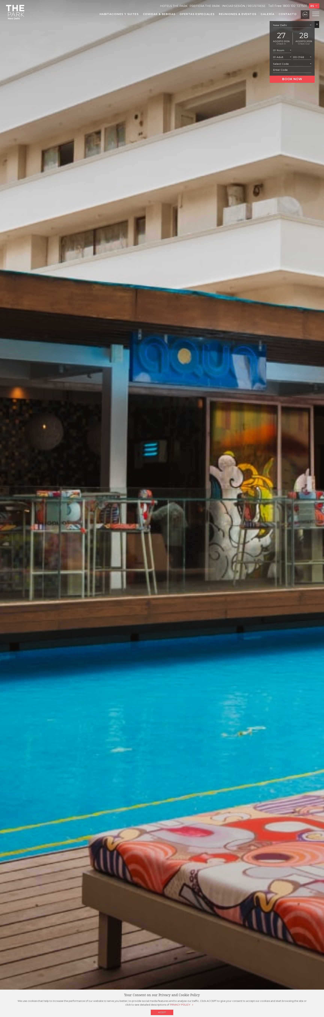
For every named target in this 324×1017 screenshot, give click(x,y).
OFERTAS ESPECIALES (197, 14)
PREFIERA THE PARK (205, 6)
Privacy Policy (180, 1004)
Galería (267, 14)
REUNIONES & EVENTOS (237, 14)
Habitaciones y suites (119, 14)
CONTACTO (288, 14)
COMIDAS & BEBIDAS (159, 14)
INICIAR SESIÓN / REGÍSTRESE (244, 6)
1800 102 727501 (295, 6)
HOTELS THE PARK (174, 6)
